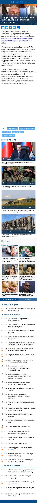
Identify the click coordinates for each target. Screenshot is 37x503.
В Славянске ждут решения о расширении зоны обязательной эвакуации (18, 396)
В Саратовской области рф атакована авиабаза (18, 415)
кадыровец (12, 129)
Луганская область (27, 129)
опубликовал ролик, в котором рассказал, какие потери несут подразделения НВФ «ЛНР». (17, 40)
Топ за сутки (28, 299)
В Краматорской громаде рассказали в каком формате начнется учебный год (18, 470)
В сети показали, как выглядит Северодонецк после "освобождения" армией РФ (18, 225)
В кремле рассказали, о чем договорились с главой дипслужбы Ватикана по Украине (18, 376)
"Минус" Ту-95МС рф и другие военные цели (18, 403)
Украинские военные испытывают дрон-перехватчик (18, 482)
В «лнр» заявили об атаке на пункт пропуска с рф (18, 476)
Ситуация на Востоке (30, 5)
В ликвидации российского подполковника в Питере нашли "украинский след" (18, 368)
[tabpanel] (18, 400)
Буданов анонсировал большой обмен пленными (18, 331)
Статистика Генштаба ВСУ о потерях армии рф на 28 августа (18, 460)
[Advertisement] (18, 104)
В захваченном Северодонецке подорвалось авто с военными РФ (18, 177)
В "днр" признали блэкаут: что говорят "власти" (18, 389)
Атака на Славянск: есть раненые (18, 426)
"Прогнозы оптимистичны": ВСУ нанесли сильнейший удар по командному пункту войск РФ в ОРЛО (18, 201)
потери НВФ (18, 132)
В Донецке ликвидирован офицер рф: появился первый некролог (18, 349)
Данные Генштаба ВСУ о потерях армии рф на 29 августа (18, 309)
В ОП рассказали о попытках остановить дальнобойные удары (18, 325)
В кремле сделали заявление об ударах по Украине (18, 337)
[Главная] (12, 2)
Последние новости (9, 299)
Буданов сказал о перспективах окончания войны (18, 319)
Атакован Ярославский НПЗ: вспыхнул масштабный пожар (18, 454)
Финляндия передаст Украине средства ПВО (18, 488)
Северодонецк (8, 135)
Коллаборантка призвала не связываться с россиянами (18, 494)
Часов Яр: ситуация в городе (18, 443)
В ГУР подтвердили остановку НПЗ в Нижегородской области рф (18, 361)
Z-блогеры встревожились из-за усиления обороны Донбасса (18, 432)
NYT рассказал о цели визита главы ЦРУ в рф (18, 421)
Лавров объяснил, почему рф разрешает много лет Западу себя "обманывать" (18, 343)
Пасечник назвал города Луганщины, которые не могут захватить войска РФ (18, 153)
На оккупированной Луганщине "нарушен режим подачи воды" (18, 409)
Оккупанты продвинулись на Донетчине (18, 355)
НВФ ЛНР (6, 132)
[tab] (9, 299)
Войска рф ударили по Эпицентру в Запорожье (18, 448)
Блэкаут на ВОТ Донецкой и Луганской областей (18, 438)
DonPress (20, 2)
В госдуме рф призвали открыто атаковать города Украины (18, 383)
